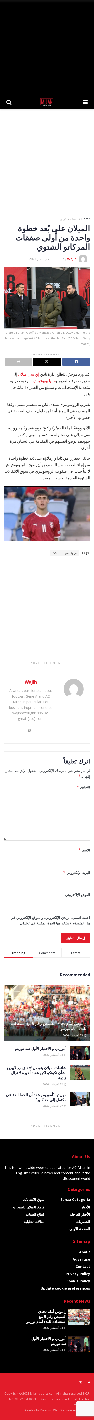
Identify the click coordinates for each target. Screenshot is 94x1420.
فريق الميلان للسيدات (29, 1206)
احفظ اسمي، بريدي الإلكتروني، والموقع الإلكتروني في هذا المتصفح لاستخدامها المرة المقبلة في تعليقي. (50, 920)
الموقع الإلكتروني (77, 894)
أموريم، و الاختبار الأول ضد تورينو (40, 1048)
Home (85, 219)
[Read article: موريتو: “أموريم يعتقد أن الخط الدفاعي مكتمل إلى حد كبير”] (80, 1099)
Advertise (81, 1259)
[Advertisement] (47, 47)
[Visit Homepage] (47, 102)
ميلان (56, 553)
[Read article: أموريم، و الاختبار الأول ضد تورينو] (80, 1053)
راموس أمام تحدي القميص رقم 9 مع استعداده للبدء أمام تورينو (48, 1026)
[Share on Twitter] (47, 362)
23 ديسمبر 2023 (40, 258)
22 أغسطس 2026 (53, 1084)
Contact (83, 1266)
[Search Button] (8, 101)
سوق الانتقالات (34, 1199)
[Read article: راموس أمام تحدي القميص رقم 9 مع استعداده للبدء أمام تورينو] (79, 1317)
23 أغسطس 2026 (73, 1035)
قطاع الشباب (35, 1214)
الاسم (84, 850)
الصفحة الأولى (68, 219)
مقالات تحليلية (34, 1221)
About (84, 1252)
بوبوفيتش (71, 553)
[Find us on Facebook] (89, 1383)
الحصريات (83, 1221)
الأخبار (85, 1206)
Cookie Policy (78, 1281)
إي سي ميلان (28, 374)
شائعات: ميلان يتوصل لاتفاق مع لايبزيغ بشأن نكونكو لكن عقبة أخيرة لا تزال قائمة (36, 1072)
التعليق (83, 787)
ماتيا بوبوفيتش (44, 380)
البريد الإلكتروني (76, 872)
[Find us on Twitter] (81, 1383)
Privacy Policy (78, 1273)
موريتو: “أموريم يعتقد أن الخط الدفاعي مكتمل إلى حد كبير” (36, 1097)
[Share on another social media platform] (18, 362)
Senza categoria (75, 1199)
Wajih (72, 258)
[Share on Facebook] (76, 362)
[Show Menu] (85, 101)
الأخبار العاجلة (80, 1214)
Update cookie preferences (65, 1288)
